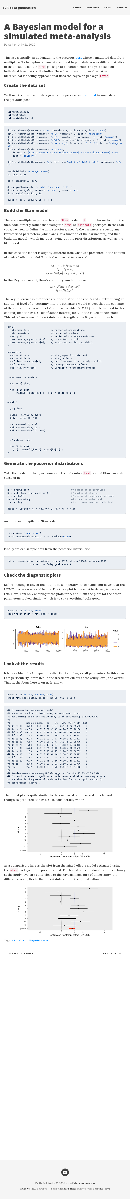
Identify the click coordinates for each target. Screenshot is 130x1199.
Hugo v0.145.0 (28, 1188)
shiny (108, 7)
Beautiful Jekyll (101, 1188)
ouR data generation (19, 8)
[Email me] (65, 1172)
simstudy (92, 7)
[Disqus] (65, 1011)
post (78, 57)
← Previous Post (21, 953)
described (89, 95)
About (77, 7)
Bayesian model (39, 940)
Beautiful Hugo (67, 1188)
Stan (22, 940)
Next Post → (112, 953)
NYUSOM (122, 7)
